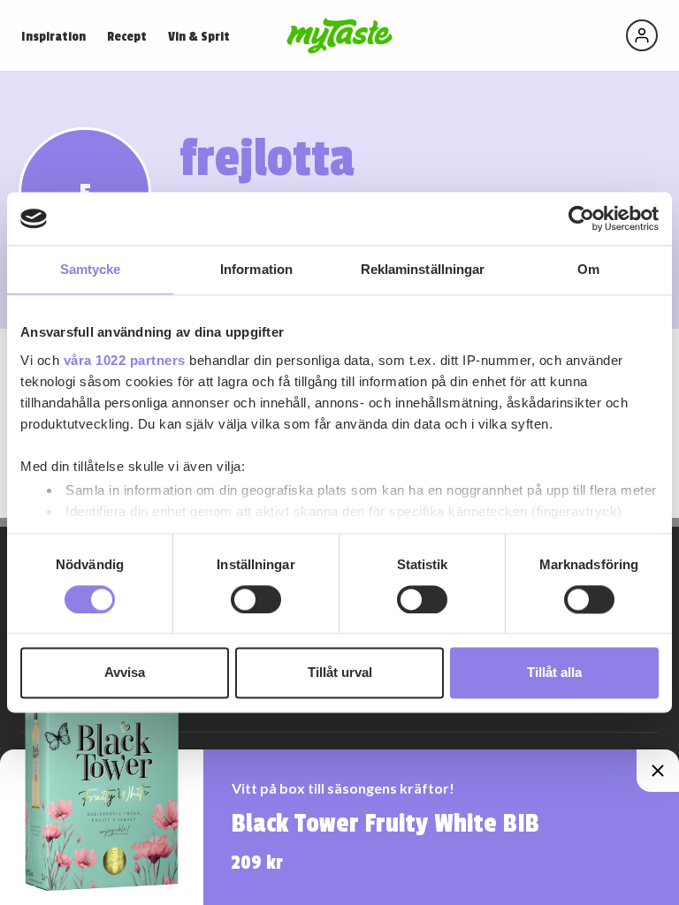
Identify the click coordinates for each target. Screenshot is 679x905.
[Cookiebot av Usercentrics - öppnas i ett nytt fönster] (581, 218)
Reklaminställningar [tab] (423, 269)
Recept (127, 36)
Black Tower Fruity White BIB (385, 824)
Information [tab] (256, 269)
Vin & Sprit (199, 36)
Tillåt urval (340, 673)
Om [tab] (588, 269)
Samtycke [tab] (90, 269)
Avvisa (124, 673)
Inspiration (53, 36)
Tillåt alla (554, 673)
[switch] (256, 599)
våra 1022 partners (125, 360)
